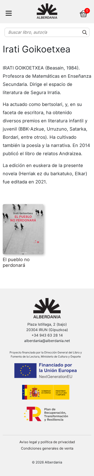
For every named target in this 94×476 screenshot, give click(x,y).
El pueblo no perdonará (16, 262)
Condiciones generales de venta (47, 448)
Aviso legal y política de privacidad (47, 442)
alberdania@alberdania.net (47, 341)
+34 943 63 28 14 (47, 335)
